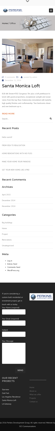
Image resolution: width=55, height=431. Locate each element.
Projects (33, 398)
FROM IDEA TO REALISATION (13, 145)
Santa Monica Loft (9, 400)
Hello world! (7, 137)
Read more (8, 113)
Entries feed (12, 264)
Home (5, 23)
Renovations (7, 240)
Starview (5, 389)
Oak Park (5, 393)
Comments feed (13, 267)
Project (5, 234)
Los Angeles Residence (11, 397)
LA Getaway (6, 404)
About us (33, 391)
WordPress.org (13, 270)
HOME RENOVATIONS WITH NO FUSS (17, 153)
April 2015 (6, 194)
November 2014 (8, 206)
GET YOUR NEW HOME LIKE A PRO (15, 170)
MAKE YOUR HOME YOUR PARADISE (16, 161)
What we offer (35, 394)
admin (34, 77)
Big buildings (7, 222)
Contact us (34, 401)
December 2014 (8, 200)
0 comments (10, 77)
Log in (9, 260)
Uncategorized (8, 245)
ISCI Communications (27, 426)
